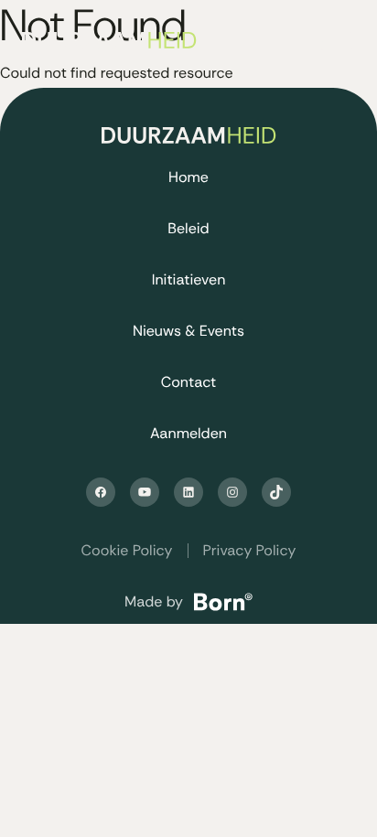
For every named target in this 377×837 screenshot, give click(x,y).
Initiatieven (189, 279)
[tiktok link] (276, 492)
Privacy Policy (249, 550)
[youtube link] (144, 492)
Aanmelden (188, 433)
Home (188, 177)
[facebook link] (100, 492)
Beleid (188, 228)
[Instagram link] (232, 492)
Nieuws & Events (188, 330)
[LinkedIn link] (188, 492)
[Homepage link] (120, 40)
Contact (189, 382)
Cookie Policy (127, 550)
